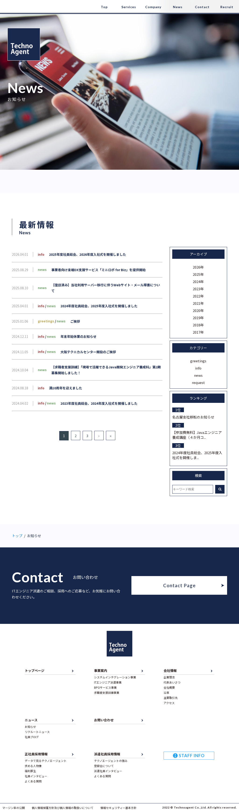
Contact (202, 7)
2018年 (198, 324)
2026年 (198, 267)
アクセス (169, 703)
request (198, 382)
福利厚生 (30, 771)
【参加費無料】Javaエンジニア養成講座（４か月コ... (197, 435)
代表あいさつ (172, 682)
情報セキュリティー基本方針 (118, 808)
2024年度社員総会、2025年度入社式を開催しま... (197, 455)
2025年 (198, 274)
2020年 (198, 310)
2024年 (198, 281)
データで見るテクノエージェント (46, 761)
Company (153, 7)
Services (128, 7)
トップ (17, 535)
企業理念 (169, 677)
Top (104, 7)
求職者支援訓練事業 (106, 693)
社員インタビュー (36, 776)
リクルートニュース (37, 732)
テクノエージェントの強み (110, 761)
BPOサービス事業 (105, 687)
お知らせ (30, 727)
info (198, 368)
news (198, 375)
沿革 (166, 693)
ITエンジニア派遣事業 (108, 682)
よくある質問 (33, 781)
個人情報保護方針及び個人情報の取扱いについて (62, 808)
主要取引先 (171, 698)
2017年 (198, 332)
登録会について (104, 766)
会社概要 (169, 687)
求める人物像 (33, 766)
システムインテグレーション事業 (115, 677)
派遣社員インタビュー (108, 771)
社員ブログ (32, 737)
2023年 (198, 288)
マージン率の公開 (13, 808)
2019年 (198, 317)
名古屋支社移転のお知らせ (193, 417)
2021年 (198, 303)
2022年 (198, 296)
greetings (198, 360)
